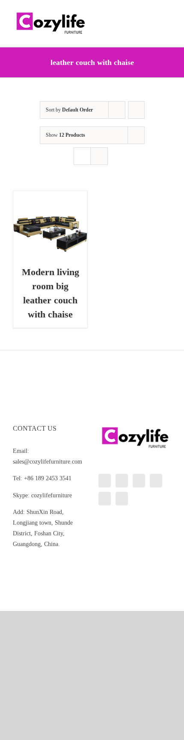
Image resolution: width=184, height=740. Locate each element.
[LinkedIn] (104, 480)
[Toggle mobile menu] (167, 13)
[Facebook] (122, 480)
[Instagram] (139, 480)
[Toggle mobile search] (152, 13)
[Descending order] (136, 110)
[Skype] (104, 498)
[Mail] (122, 498)
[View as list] (99, 156)
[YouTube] (156, 480)
